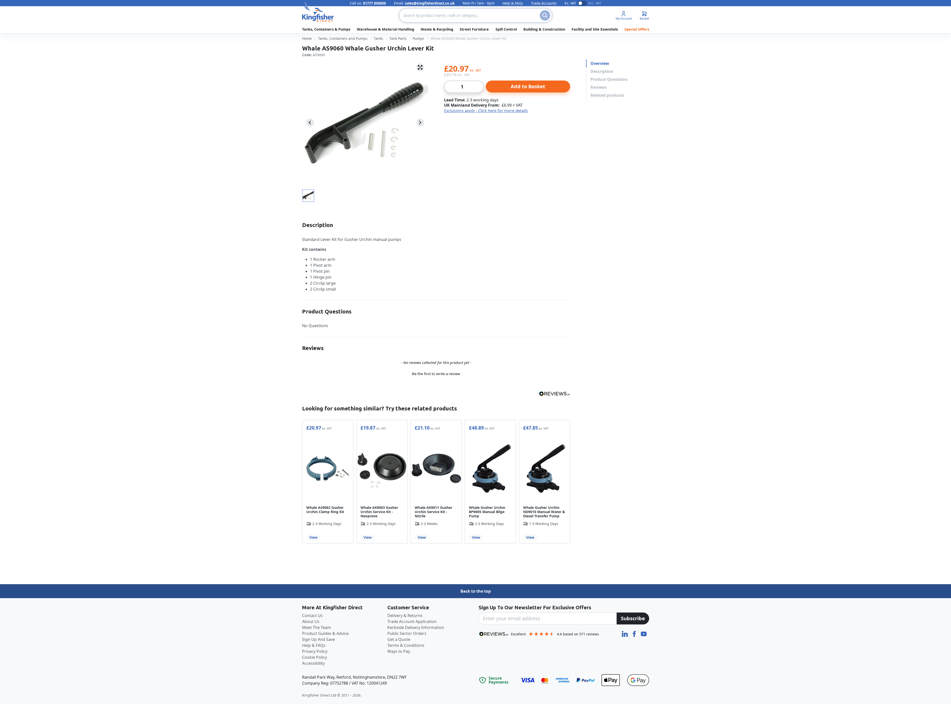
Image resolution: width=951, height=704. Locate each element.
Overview (599, 63)
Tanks (378, 38)
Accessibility (313, 663)
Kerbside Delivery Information (415, 627)
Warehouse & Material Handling (385, 29)
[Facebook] (634, 633)
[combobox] (475, 15)
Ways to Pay (398, 651)
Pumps (418, 38)
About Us (310, 621)
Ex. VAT (570, 3)
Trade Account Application (412, 621)
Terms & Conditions (405, 645)
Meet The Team (316, 627)
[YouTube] (644, 633)
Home (307, 38)
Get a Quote (398, 639)
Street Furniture (474, 29)
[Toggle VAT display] (582, 3)
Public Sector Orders (406, 633)
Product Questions (609, 79)
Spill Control (506, 29)
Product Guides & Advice (325, 633)
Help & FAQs (512, 3)
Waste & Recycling (437, 29)
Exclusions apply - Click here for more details (486, 110)
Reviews (598, 87)
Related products (607, 95)
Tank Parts (398, 38)
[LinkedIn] (625, 633)
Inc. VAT (594, 3)
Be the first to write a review (436, 373)
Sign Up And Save (318, 639)
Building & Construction (544, 29)
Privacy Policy (314, 651)
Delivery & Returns (404, 615)
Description (601, 71)
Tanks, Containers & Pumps (326, 29)
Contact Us (312, 615)
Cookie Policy (314, 657)
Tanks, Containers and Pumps (342, 38)
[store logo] (318, 12)
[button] (436, 373)
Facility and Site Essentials (595, 29)
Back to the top (475, 591)
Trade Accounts (544, 3)
